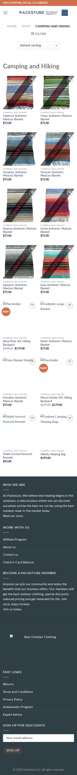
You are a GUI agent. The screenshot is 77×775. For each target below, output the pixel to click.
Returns (8, 684)
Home (12, 26)
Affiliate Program (14, 539)
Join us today (12, 609)
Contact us (10, 554)
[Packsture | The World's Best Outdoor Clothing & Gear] (38, 12)
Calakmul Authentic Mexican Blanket (15, 118)
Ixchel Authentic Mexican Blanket (55, 230)
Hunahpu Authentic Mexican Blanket (15, 174)
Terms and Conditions (18, 691)
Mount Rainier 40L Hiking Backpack (56, 399)
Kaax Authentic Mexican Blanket (55, 287)
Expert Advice (12, 714)
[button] (5, 12)
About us (9, 547)
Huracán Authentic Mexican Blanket (52, 174)
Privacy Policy (13, 699)
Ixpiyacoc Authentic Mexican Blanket (15, 287)
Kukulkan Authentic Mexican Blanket (15, 399)
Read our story (13, 516)
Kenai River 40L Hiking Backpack (16, 343)
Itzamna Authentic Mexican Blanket (20, 230)
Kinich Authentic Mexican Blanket (56, 343)
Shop (26, 26)
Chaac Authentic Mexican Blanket (56, 118)
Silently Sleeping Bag (52, 454)
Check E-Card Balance (18, 562)
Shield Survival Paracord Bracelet (17, 456)
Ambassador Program (18, 707)
